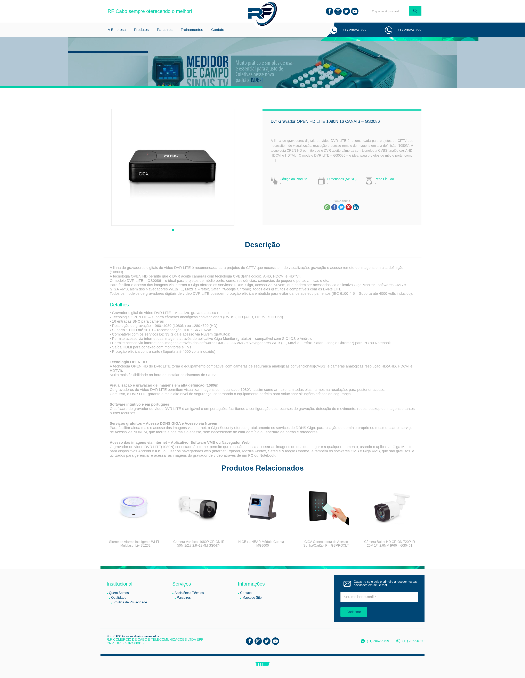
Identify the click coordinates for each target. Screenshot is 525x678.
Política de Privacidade (130, 602)
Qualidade (118, 597)
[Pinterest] (349, 207)
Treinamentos (192, 30)
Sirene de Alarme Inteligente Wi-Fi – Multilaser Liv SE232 (135, 543)
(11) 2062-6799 (353, 30)
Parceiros (164, 30)
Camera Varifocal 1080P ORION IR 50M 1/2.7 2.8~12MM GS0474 (199, 543)
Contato (217, 30)
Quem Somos (119, 593)
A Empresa (117, 30)
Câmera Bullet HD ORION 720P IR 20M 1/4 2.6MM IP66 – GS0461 (389, 543)
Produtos (141, 30)
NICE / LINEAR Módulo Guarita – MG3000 (262, 543)
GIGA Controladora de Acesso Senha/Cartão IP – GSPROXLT (326, 543)
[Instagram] (338, 11)
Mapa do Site (252, 597)
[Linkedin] (356, 207)
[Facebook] (329, 11)
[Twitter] (346, 11)
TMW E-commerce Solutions (263, 664)
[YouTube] (354, 11)
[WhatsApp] (327, 207)
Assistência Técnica (189, 593)
